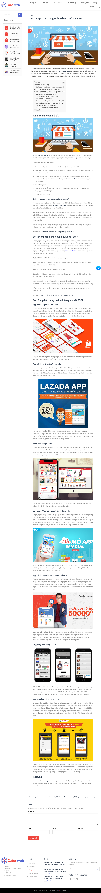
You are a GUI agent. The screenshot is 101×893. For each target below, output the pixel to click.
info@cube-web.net (10, 875)
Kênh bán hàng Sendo (45, 98)
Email (54, 828)
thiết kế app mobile (64, 71)
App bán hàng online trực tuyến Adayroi (51, 103)
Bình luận (31, 811)
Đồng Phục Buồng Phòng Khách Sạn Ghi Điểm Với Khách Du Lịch (15, 28)
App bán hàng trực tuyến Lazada (48, 96)
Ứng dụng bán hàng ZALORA (47, 105)
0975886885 (8, 873)
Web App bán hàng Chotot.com (48, 108)
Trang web (80, 828)
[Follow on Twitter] (77, 879)
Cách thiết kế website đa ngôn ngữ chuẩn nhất (15, 46)
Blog (32, 15)
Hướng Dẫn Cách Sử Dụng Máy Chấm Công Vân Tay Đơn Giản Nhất (15, 59)
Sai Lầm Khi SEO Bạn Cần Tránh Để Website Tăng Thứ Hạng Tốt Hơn (15, 71)
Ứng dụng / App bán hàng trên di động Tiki (51, 101)
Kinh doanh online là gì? (42, 85)
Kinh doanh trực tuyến (40, 155)
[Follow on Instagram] (74, 879)
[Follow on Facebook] (70, 879)
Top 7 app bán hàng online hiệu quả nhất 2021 (50, 92)
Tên (30, 828)
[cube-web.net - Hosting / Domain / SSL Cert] (10, 5)
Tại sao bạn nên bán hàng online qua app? (51, 87)
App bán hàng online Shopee (47, 94)
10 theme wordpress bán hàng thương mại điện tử (57, 232)
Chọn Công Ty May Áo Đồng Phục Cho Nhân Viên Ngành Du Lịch (14, 34)
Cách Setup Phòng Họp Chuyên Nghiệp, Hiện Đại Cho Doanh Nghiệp (14, 65)
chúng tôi (47, 781)
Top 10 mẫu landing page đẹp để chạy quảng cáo (57, 295)
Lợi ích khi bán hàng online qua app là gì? (48, 89)
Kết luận (38, 110)
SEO (73, 179)
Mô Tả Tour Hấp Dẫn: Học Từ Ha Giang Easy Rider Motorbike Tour (15, 40)
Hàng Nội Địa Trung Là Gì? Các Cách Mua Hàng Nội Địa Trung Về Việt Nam (15, 52)
